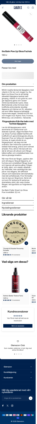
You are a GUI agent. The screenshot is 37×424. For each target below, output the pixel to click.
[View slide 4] (21, 354)
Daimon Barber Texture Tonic (13, 296)
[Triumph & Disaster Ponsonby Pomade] (15, 232)
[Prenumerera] (30, 398)
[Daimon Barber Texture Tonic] (15, 279)
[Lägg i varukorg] (26, 243)
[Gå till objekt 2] (17, 45)
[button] (18, 84)
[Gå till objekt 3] (19, 45)
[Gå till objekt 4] (21, 45)
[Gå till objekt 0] (15, 45)
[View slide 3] (19, 354)
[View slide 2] (17, 354)
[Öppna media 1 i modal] (30, 14)
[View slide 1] (15, 354)
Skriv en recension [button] (17, 326)
